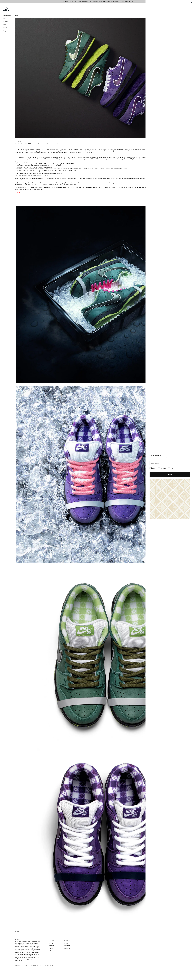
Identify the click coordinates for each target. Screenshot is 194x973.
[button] (7, 18)
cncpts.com (22, 167)
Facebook (67, 948)
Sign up (170, 474)
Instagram (67, 945)
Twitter (66, 943)
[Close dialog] (191, 2)
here (20, 189)
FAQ (50, 951)
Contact (51, 948)
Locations (51, 945)
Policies (51, 943)
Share (19, 932)
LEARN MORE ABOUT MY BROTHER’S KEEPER (62, 184)
